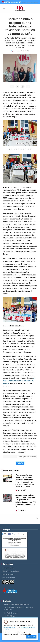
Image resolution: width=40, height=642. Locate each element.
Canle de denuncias (8, 578)
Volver (20, 463)
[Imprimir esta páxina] (28, 86)
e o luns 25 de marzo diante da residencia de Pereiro (19, 380)
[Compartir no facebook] (17, 86)
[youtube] (14, 616)
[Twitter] (8, 616)
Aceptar (31, 637)
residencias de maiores (30, 456)
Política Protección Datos (10, 571)
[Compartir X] (12, 86)
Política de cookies (8, 574)
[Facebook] (5, 616)
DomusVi (20, 456)
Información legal (7, 568)
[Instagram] (11, 616)
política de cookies (9, 627)
